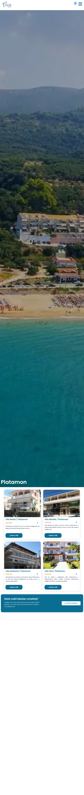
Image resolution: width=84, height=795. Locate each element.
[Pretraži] (75, 3)
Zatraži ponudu (71, 603)
